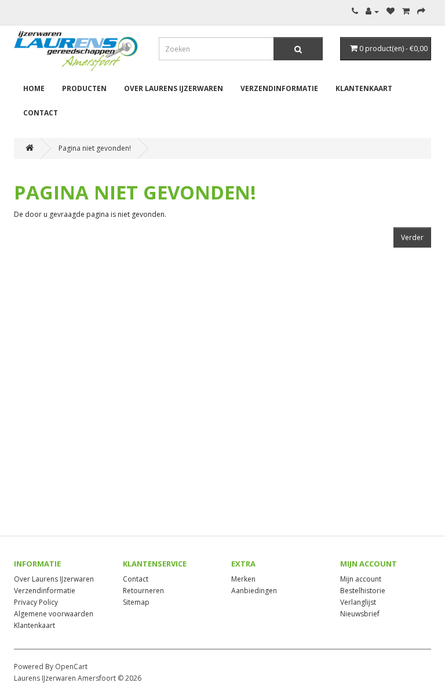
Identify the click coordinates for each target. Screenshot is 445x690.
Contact (40, 113)
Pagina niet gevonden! (95, 148)
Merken (243, 579)
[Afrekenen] (421, 11)
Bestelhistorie (362, 590)
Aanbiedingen (254, 590)
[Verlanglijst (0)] (390, 11)
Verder (412, 237)
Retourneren (143, 590)
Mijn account (360, 579)
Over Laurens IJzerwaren (173, 88)
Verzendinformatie (279, 88)
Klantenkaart (363, 88)
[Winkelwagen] (406, 11)
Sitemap (136, 602)
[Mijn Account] (372, 11)
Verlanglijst (358, 602)
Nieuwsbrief (360, 614)
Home (34, 88)
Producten (84, 88)
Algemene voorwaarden (53, 614)
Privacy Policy (36, 602)
